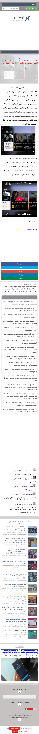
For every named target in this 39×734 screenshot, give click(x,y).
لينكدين (19, 275)
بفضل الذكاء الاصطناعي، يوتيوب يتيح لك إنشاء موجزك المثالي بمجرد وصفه (20, 329)
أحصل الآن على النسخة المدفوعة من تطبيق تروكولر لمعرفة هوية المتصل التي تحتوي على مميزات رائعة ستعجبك (14, 540)
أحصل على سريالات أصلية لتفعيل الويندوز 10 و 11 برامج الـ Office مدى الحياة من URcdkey (20, 410)
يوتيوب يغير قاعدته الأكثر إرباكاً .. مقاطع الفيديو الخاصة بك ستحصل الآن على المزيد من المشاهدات (20, 303)
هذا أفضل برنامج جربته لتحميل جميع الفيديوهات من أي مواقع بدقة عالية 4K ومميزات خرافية (14, 621)
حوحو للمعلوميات (14, 728)
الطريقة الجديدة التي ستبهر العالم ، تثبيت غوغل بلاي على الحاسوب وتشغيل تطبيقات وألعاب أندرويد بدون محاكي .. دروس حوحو (20, 396)
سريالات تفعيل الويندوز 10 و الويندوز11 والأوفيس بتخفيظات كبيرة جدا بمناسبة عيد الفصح (21, 364)
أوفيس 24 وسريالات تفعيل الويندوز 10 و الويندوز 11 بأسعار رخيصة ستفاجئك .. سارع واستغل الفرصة (21, 357)
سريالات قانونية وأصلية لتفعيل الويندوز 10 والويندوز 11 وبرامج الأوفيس (20, 370)
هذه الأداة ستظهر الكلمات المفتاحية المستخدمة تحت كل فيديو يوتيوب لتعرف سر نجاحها (20, 335)
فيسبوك (19, 264)
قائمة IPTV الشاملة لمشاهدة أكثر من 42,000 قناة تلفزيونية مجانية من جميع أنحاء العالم (15, 529)
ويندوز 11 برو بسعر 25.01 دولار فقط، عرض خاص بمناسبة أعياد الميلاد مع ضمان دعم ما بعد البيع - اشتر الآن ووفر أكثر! (20, 378)
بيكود (14, 731)
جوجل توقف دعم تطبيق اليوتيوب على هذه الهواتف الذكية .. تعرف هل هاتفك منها (20, 309)
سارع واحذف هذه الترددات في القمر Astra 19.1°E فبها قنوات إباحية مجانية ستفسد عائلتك (14, 609)
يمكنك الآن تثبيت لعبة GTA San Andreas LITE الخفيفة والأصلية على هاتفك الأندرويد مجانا (14, 598)
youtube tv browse (31, 229)
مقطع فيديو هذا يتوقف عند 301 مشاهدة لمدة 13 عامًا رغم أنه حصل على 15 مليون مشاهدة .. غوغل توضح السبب (20, 349)
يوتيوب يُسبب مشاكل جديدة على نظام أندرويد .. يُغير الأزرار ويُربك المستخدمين (20, 316)
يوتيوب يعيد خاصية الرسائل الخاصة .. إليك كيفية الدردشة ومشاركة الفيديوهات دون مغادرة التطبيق (19, 322)
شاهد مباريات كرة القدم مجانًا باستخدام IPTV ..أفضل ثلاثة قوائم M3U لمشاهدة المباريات (14, 575)
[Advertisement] (19, 34)
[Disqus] (19, 440)
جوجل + (18, 271)
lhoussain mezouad (19, 68)
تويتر (18, 267)
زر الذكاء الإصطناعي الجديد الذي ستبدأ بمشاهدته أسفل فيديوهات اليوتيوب (21, 342)
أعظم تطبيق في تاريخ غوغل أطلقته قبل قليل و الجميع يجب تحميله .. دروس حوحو (21, 404)
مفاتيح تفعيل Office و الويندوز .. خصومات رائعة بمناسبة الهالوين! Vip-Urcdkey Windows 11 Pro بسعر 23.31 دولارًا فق (21, 387)
